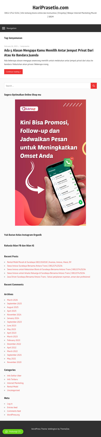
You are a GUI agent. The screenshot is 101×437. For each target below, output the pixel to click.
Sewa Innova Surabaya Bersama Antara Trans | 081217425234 (34, 265)
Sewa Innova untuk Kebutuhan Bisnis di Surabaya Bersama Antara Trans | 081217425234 (46, 269)
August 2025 (12, 307)
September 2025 (14, 303)
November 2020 (14, 362)
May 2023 (11, 329)
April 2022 (11, 347)
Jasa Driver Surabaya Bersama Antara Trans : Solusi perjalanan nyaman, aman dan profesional (48, 276)
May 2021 (11, 358)
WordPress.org (13, 414)
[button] (12, 431)
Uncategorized (13, 390)
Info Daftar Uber (14, 375)
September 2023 (14, 322)
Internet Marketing (15, 383)
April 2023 (11, 332)
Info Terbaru (12, 379)
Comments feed (14, 411)
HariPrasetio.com (50, 7)
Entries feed (12, 407)
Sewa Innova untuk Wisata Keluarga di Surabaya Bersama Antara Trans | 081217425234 (46, 273)
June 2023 (11, 325)
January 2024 (13, 318)
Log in (9, 403)
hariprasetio (24, 46)
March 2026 (12, 300)
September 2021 (14, 355)
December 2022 (14, 344)
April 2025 (11, 311)
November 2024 (14, 314)
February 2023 (13, 340)
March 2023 (12, 336)
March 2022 (12, 351)
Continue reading (12, 72)
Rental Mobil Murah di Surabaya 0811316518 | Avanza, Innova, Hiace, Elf (39, 262)
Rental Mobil (12, 386)
